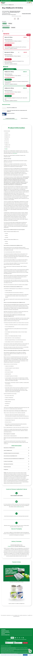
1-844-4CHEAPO (6, 0)
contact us (18, 506)
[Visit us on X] (28, 0)
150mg (4, 23)
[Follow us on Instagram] (29, 0)
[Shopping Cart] (29, 3)
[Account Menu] (28, 3)
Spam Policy (24, 639)
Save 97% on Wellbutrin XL (12, 107)
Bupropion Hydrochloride (15, 11)
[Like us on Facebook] (30, 0)
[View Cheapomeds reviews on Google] (23, 637)
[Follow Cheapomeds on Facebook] (21, 637)
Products (6, 4)
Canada (13, 27)
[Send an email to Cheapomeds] (15, 637)
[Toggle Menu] (31, 2)
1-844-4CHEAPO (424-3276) (16, 495)
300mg (10, 23)
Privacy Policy (9, 639)
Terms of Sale (14, 639)
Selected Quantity (8, 39)
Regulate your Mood (10, 113)
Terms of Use (19, 639)
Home (2, 4)
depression (15, 153)
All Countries (6, 27)
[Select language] (31, 0)
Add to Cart (8, 45)
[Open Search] (26, 3)
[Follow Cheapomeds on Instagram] (19, 637)
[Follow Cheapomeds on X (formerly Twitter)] (17, 637)
